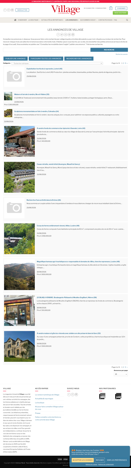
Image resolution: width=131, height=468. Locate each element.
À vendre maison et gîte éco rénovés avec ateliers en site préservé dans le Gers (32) (69, 333)
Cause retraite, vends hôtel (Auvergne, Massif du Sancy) (58, 164)
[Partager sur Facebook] (58, 34)
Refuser (100, 460)
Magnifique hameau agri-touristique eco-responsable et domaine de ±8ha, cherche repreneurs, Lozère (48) (78, 262)
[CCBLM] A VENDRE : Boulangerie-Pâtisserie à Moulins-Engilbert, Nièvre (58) (67, 297)
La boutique (33, 20)
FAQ (115, 20)
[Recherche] (127, 20)
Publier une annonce (16, 59)
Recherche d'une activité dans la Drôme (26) (44, 200)
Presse (37, 413)
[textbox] (57, 63)
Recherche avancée (122, 54)
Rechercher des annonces (78, 59)
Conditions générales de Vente (62, 463)
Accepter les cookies (83, 460)
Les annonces (71, 20)
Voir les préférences (117, 460)
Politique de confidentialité (106, 464)
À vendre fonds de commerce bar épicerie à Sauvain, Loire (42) (61, 128)
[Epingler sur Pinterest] (69, 34)
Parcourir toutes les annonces (46, 59)
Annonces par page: (121, 370)
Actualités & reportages (52, 20)
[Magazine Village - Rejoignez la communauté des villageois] (65, 10)
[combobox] (57, 63)
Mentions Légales (46, 463)
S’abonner (22, 20)
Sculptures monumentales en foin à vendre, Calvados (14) (36, 111)
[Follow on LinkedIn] (12, 10)
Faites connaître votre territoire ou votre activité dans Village (48, 418)
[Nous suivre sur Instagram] (8, 10)
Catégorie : (7, 63)
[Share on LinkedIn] (73, 34)
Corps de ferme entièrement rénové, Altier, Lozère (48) (58, 226)
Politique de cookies (91, 464)
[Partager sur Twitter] (62, 34)
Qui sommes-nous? (88, 20)
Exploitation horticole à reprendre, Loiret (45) (44, 69)
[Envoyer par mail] (65, 34)
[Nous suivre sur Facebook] (5, 10)
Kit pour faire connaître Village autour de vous (49, 408)
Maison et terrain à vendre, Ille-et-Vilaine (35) (31, 94)
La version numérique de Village (47, 395)
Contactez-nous (105, 20)
